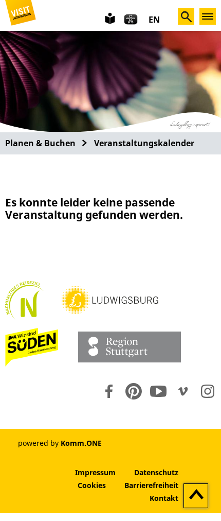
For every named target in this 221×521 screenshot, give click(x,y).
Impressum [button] (95, 472)
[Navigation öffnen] (207, 16)
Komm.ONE (81, 443)
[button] (20, 14)
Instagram (207, 391)
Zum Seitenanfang (196, 496)
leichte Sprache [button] (109, 17)
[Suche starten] (186, 16)
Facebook (109, 391)
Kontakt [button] (164, 498)
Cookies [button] (92, 485)
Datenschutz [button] (156, 472)
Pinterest (133, 391)
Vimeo (183, 391)
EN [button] (154, 19)
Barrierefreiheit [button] (151, 485)
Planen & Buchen (40, 143)
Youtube (158, 391)
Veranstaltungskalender (144, 143)
